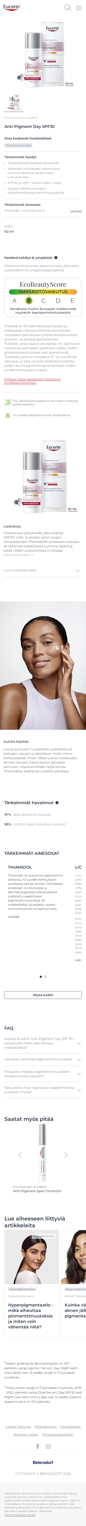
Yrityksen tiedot (25, 1434)
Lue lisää (76, 210)
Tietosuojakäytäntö (57, 1434)
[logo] (12, 8)
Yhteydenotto (45, 1426)
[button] (42, 571)
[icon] (37, 1446)
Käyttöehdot (70, 1426)
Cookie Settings (18, 1426)
